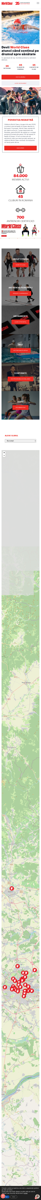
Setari (13, 1196)
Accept (6, 1196)
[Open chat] (37, 1196)
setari (25, 1193)
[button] (2, 231)
